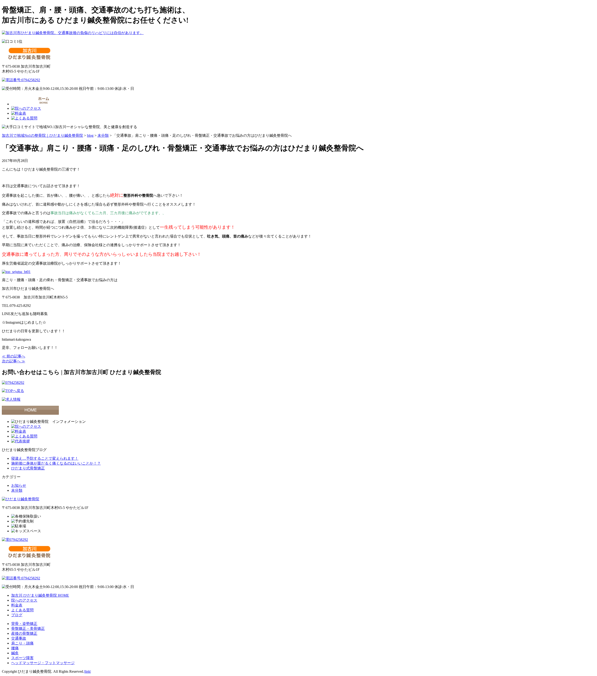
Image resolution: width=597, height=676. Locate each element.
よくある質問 (22, 610)
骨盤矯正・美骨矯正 (28, 628)
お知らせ (18, 485)
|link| (87, 671)
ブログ (16, 615)
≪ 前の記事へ (13, 356)
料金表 (16, 605)
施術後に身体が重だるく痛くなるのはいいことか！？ (56, 463)
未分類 (16, 490)
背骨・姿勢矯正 (24, 624)
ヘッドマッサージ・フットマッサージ (43, 663)
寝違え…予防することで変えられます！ (44, 458)
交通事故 (18, 638)
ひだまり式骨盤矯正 (28, 468)
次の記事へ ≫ (13, 361)
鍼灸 (15, 653)
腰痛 (15, 648)
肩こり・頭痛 (22, 643)
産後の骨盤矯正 (24, 633)
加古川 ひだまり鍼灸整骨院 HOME (40, 595)
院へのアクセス (24, 600)
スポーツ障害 (22, 658)
